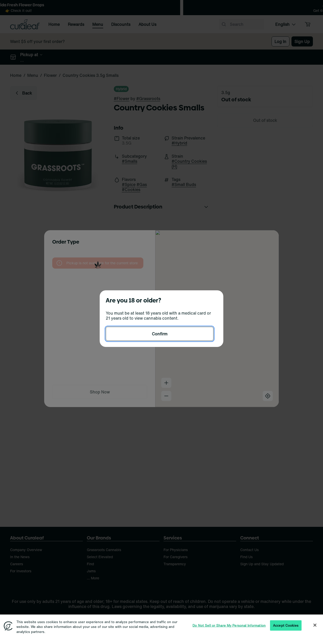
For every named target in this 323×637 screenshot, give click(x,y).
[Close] (314, 625)
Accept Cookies (286, 625)
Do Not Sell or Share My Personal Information (229, 625)
